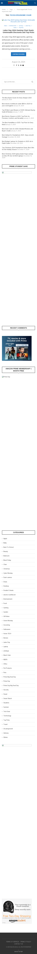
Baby (5, 543)
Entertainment (7, 599)
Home (4, 9)
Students (6, 703)
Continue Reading (19, 54)
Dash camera (7, 577)
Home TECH (7, 633)
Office (5, 664)
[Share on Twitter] (18, 65)
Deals (5, 582)
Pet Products (7, 668)
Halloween (6, 629)
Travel (5, 724)
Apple (5, 538)
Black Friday (7, 560)
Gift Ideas (6, 616)
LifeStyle (6, 651)
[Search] (35, 3)
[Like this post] (14, 65)
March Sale (7, 655)
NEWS (5, 659)
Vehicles (6, 733)
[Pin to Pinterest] (20, 65)
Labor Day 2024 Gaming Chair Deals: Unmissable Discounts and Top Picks (18, 31)
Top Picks (6, 720)
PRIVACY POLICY (26, 942)
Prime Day (6, 681)
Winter (5, 737)
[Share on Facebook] (16, 65)
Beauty (5, 551)
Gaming (5, 608)
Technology (7, 716)
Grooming (6, 625)
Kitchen (5, 638)
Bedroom (6, 556)
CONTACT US (18, 944)
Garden (5, 612)
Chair (5, 564)
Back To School (8, 547)
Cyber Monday (8, 573)
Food (5, 603)
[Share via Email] (23, 65)
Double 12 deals (8, 590)
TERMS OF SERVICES (12, 942)
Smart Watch (7, 698)
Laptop (5, 646)
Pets (4, 672)
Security (6, 690)
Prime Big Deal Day (9, 677)
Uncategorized (8, 728)
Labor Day (6, 642)
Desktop (6, 586)
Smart (5, 694)
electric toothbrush (9, 595)
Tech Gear (6, 711)
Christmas (6, 569)
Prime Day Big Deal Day (11, 685)
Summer (6, 707)
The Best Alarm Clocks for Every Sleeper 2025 (17, 98)
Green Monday (8, 620)
